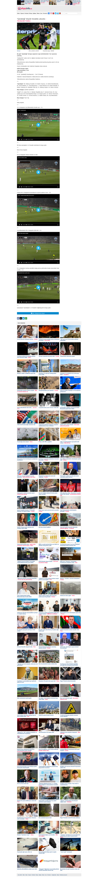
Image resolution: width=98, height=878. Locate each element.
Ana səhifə (20, 874)
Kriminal (26, 13)
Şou (41, 13)
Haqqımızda (54, 874)
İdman (38, 13)
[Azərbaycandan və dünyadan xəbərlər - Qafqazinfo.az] (25, 8)
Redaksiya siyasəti (63, 874)
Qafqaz (34, 13)
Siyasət (22, 13)
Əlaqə (58, 874)
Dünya (30, 13)
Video (24, 874)
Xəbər (18, 13)
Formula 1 (45, 13)
